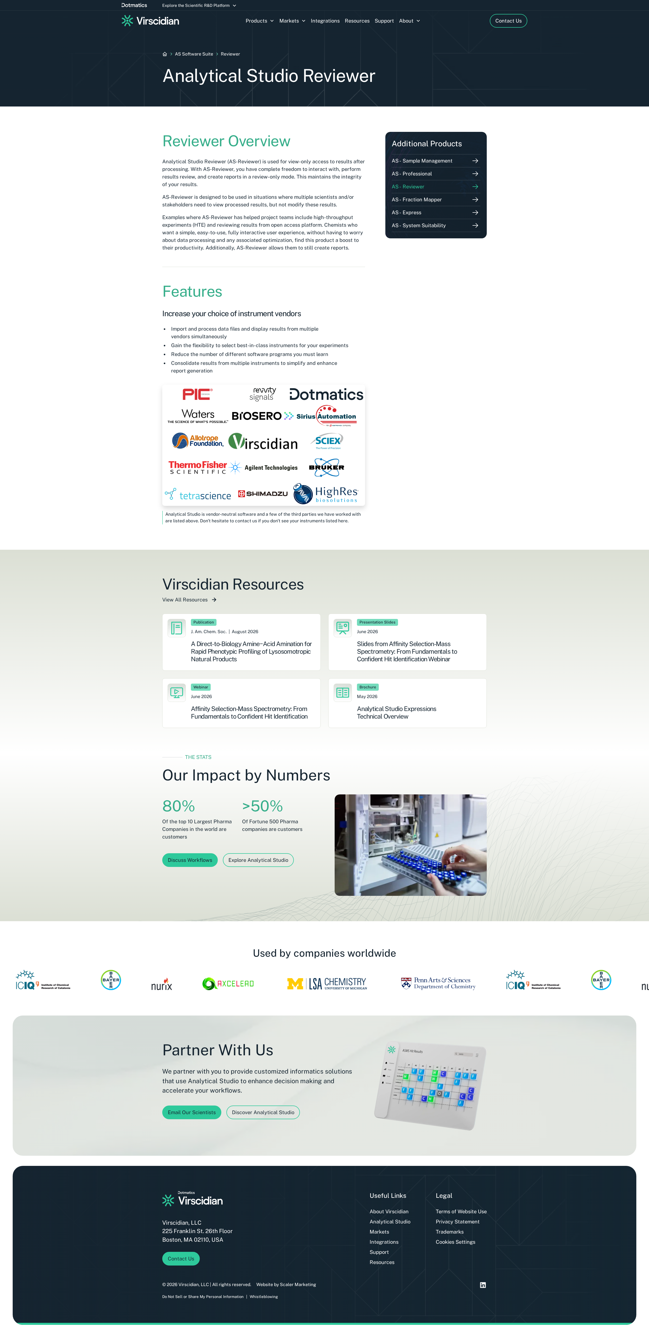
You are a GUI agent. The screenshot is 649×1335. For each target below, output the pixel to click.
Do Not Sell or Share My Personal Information (203, 1296)
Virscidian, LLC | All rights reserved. (214, 1284)
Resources (357, 21)
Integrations (325, 21)
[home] (150, 20)
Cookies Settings (455, 1242)
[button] (199, 5)
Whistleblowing (264, 1296)
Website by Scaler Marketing (286, 1284)
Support (384, 21)
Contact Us (508, 21)
